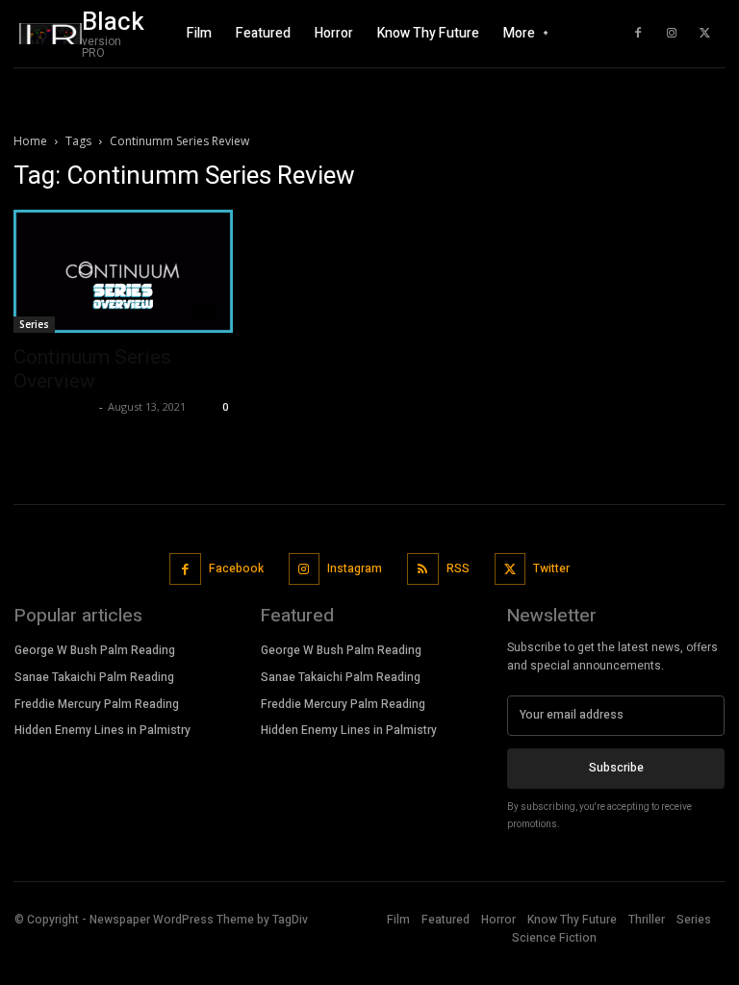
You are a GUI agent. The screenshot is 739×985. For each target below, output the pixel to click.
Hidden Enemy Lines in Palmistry (102, 730)
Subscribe (616, 767)
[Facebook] (638, 33)
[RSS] (423, 569)
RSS (458, 568)
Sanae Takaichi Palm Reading (94, 677)
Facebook (236, 568)
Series (34, 324)
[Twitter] (705, 33)
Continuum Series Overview (92, 368)
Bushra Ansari (53, 406)
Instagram (354, 568)
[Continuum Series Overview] (123, 271)
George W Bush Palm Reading (94, 650)
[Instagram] (671, 33)
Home (30, 141)
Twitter (551, 568)
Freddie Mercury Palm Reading (96, 704)
